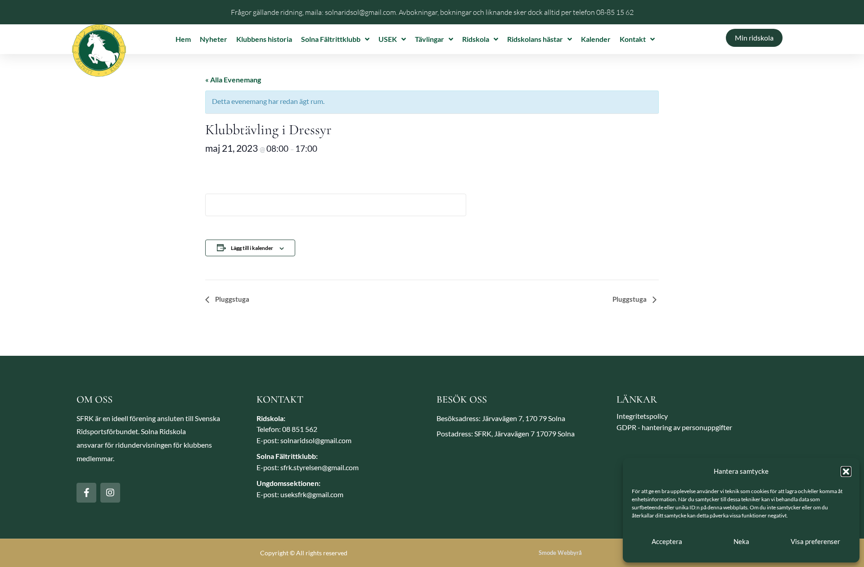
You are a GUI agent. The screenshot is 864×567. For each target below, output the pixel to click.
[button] (846, 471)
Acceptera (667, 541)
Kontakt (633, 39)
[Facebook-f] (86, 493)
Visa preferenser (815, 541)
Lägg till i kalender (252, 248)
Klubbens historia (264, 39)
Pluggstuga (231, 299)
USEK (387, 39)
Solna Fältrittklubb (330, 39)
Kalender (596, 39)
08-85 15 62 (615, 12)
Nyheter (213, 39)
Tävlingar (429, 39)
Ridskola (475, 39)
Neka (741, 541)
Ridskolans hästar (535, 39)
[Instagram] (110, 493)
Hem (183, 39)
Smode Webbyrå (560, 552)
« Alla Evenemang (233, 79)
